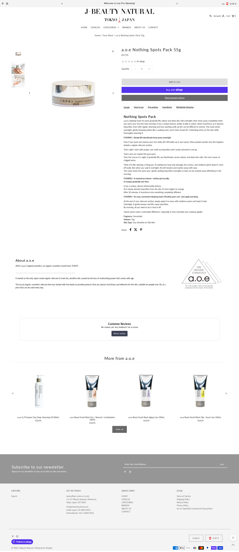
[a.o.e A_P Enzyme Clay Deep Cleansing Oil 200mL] (38, 390)
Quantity (125, 69)
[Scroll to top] (233, 545)
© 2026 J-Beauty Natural (22, 548)
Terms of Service (184, 496)
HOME (84, 27)
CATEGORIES (109, 27)
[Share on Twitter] (135, 230)
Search (14, 496)
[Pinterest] (2, 3)
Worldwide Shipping (185, 107)
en (223, 3)
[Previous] (62, 4)
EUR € (233, 3)
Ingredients (167, 107)
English (196, 538)
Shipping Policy (183, 499)
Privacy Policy (182, 505)
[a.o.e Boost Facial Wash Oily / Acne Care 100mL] (201, 390)
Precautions (153, 107)
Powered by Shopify (43, 548)
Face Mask (108, 35)
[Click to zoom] (113, 51)
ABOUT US (139, 27)
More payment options (175, 98)
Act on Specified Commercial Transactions (195, 508)
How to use (139, 107)
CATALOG (95, 27)
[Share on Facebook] (130, 230)
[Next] (177, 4)
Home (98, 35)
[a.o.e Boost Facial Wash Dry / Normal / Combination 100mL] (92, 390)
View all (119, 429)
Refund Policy (183, 502)
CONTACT (153, 27)
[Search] (210, 16)
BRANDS (126, 27)
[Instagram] (6, 3)
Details (127, 107)
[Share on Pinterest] (141, 230)
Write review (119, 333)
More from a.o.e (119, 358)
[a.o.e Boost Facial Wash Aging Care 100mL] (147, 390)
